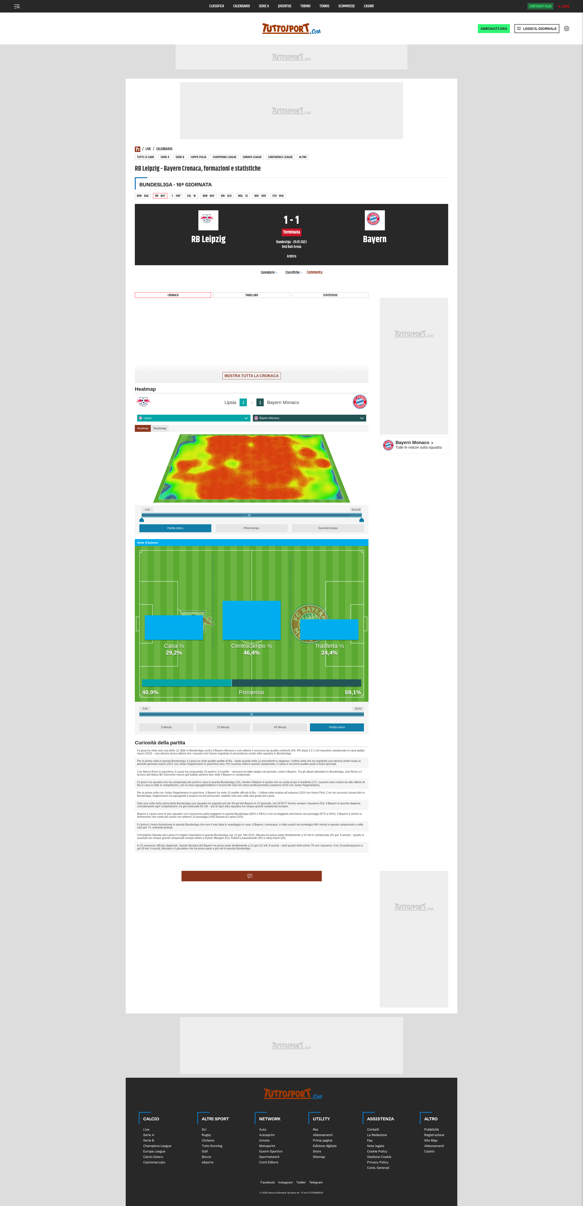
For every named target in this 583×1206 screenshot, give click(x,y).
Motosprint (267, 1146)
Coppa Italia (198, 157)
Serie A (264, 6)
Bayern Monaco (269, 418)
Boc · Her (260, 195)
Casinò (369, 6)
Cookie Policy (377, 1151)
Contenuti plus (540, 6)
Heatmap (142, 428)
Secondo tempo (328, 528)
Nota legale (375, 1146)
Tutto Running (212, 1146)
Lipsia (147, 418)
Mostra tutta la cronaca (252, 376)
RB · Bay (160, 195)
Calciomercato (154, 1162)
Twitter (301, 1182)
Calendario (241, 6)
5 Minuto (166, 727)
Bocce (206, 1157)
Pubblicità (431, 1129)
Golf (205, 1151)
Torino (305, 6)
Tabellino (251, 295)
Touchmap (159, 428)
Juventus (284, 6)
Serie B (180, 157)
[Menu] (17, 6)
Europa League (252, 157)
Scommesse (346, 6)
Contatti (373, 1129)
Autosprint (267, 1135)
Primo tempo (251, 528)
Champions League (224, 157)
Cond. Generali (378, 1168)
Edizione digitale (325, 1146)
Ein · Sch (226, 195)
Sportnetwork (269, 1157)
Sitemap (319, 1157)
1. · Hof (176, 195)
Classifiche (292, 272)
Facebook (268, 1182)
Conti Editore (268, 1162)
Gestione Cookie (379, 1157)
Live (565, 6)
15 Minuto (223, 727)
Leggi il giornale (540, 28)
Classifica (216, 6)
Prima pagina (322, 1140)
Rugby (206, 1135)
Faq (369, 1140)
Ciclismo (208, 1140)
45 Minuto (280, 727)
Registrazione (434, 1135)
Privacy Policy (378, 1162)
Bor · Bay (209, 195)
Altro (303, 157)
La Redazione (377, 1135)
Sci (204, 1129)
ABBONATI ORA (494, 28)
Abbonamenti (322, 1135)
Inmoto (264, 1140)
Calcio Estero (153, 1157)
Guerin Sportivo (270, 1151)
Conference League (280, 157)
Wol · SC (243, 195)
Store (317, 1151)
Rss (315, 1129)
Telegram (316, 1182)
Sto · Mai (278, 195)
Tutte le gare (145, 157)
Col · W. (191, 195)
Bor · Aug (143, 195)
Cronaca (173, 295)
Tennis (324, 6)
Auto (262, 1129)
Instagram (285, 1182)
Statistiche (330, 295)
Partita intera (175, 528)
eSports (207, 1162)
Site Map (430, 1140)
